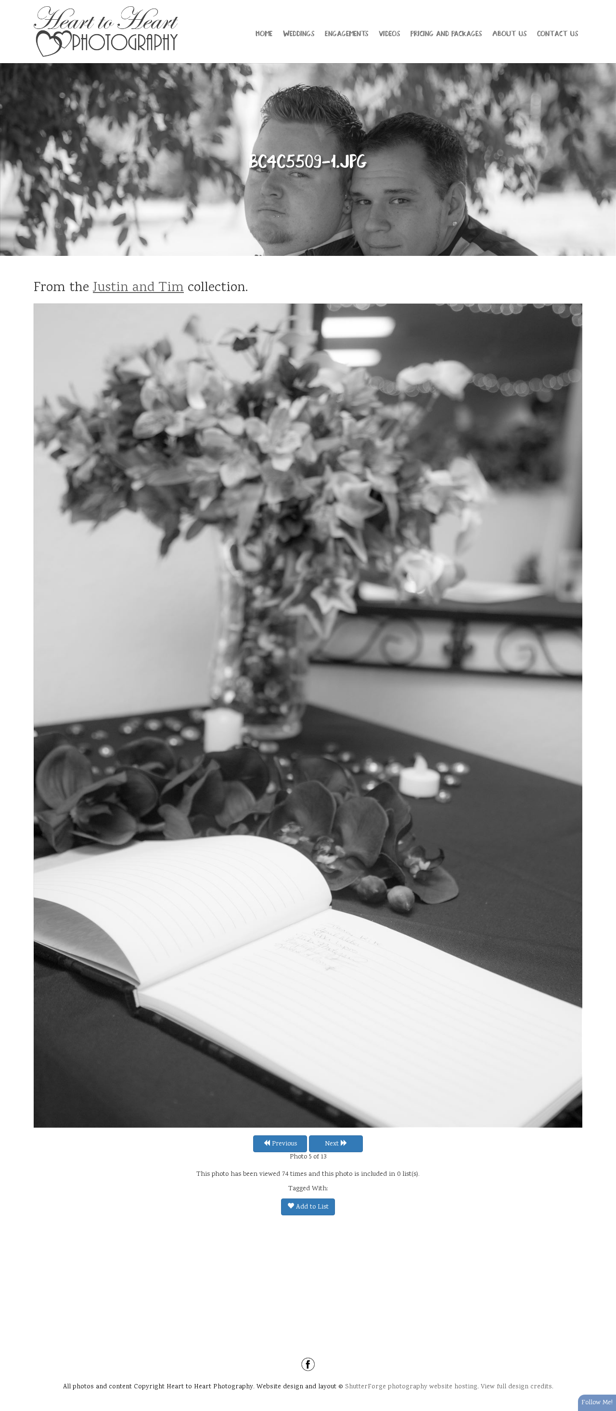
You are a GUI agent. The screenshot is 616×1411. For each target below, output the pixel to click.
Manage (603, 4)
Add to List (311, 1207)
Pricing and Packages (446, 33)
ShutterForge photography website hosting (411, 1387)
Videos (389, 33)
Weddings (298, 33)
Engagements (346, 33)
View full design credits (516, 1387)
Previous (283, 1144)
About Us (509, 33)
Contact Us (557, 33)
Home (264, 33)
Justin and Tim (138, 288)
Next (333, 1144)
